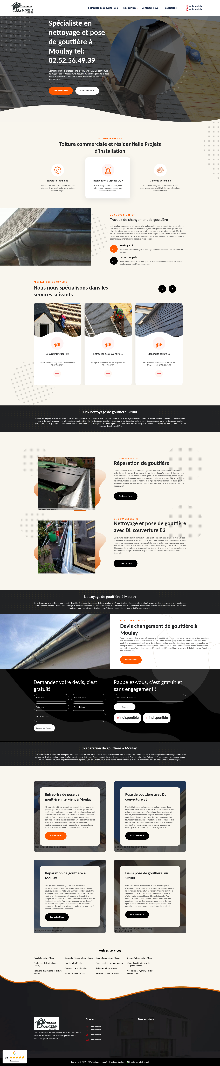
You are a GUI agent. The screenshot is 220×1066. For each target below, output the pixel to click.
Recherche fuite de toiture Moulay (79, 958)
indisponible (195, 6)
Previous (162, 289)
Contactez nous (150, 8)
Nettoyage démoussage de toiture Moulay (48, 972)
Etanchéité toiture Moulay (44, 958)
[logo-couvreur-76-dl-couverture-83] (46, 1030)
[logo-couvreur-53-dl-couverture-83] (21, 13)
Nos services (129, 8)
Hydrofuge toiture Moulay (106, 968)
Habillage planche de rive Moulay (109, 974)
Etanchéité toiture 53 (159, 354)
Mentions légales (116, 1062)
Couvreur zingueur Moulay (76, 968)
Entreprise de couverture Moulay (109, 963)
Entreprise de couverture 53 (103, 8)
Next (172, 289)
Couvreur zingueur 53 (57, 354)
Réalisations (170, 8)
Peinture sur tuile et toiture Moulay (45, 964)
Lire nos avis (14, 1061)
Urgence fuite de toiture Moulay (140, 958)
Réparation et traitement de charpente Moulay (138, 964)
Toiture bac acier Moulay (75, 974)
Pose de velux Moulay (73, 963)
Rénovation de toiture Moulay (107, 958)
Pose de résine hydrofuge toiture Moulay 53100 (140, 972)
